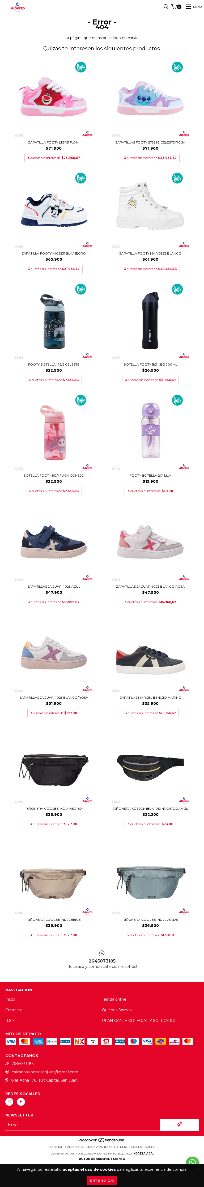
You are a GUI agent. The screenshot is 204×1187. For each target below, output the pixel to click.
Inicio (10, 999)
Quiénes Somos (116, 1010)
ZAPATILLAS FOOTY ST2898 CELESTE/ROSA (150, 142)
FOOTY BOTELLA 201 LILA (150, 475)
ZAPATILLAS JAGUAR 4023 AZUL (53, 586)
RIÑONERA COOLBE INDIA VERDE (150, 920)
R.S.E (10, 1020)
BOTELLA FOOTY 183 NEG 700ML (150, 364)
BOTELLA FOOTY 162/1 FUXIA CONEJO (53, 475)
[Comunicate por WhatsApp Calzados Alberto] (192, 1162)
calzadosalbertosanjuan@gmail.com (45, 1072)
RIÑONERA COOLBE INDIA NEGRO (54, 809)
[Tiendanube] (102, 1141)
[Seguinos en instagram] (9, 1102)
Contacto (14, 1010)
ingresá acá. (143, 1153)
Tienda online (114, 999)
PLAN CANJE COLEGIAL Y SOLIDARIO (139, 1020)
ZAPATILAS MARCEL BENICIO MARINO (150, 697)
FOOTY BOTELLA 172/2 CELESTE (53, 364)
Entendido (102, 1180)
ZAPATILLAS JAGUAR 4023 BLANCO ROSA (150, 586)
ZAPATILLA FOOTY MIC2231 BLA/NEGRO (54, 253)
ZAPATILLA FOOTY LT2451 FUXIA (53, 142)
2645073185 (22, 1063)
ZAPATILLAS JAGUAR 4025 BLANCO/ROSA (53, 697)
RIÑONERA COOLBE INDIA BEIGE (54, 920)
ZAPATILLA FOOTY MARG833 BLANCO (150, 253)
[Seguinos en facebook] (21, 1102)
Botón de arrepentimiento (102, 1159)
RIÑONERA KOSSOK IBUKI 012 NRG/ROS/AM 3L (150, 809)
